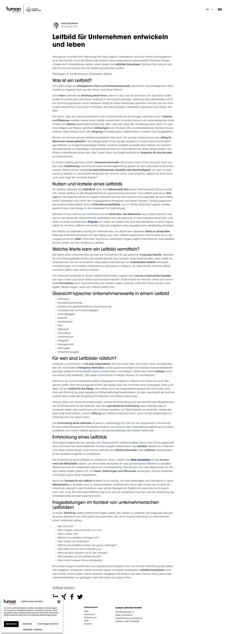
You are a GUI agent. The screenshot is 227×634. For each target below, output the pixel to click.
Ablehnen (27, 624)
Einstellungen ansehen (48, 624)
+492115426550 (131, 621)
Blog (86, 611)
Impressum (38, 629)
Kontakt (88, 624)
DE (207, 10)
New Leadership (140, 460)
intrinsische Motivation (90, 368)
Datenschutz (27, 629)
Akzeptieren (11, 624)
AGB (86, 621)
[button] (59, 601)
